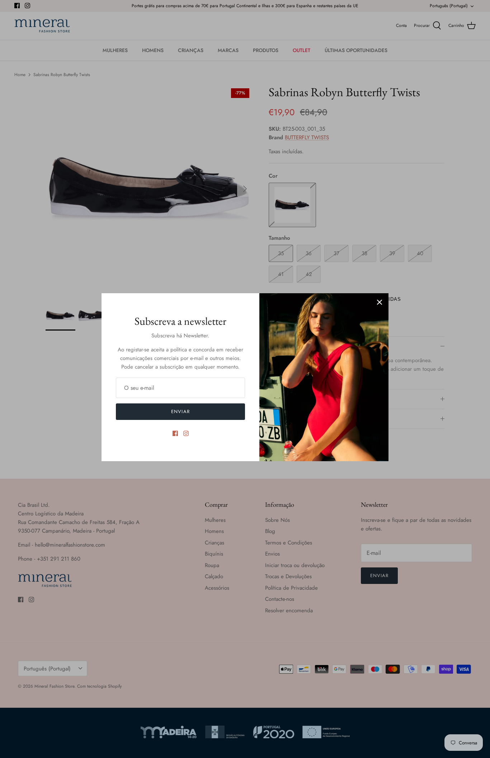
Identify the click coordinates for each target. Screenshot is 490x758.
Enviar (180, 411)
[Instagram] (186, 433)
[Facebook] (175, 433)
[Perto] (379, 302)
